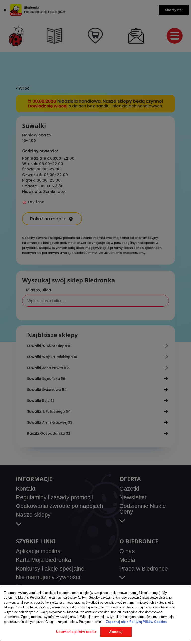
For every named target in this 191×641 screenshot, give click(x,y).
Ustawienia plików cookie (76, 632)
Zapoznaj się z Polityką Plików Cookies (136, 622)
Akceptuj (116, 632)
